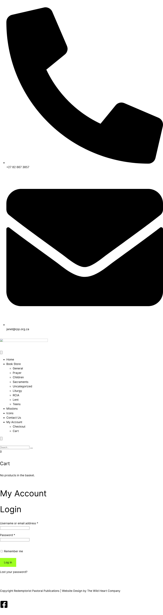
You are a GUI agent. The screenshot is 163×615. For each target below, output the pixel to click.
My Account (14, 422)
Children (18, 377)
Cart (16, 431)
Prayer (17, 372)
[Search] (31, 448)
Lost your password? (13, 572)
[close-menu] (1, 438)
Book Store (13, 364)
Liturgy (17, 390)
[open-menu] (1, 352)
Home (10, 359)
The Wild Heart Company (103, 590)
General (18, 368)
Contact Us (13, 417)
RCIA (16, 395)
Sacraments (20, 382)
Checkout (19, 426)
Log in (8, 562)
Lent (15, 399)
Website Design (72, 590)
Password (7, 535)
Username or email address (19, 523)
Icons (9, 413)
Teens (17, 404)
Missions (12, 408)
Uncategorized (22, 386)
